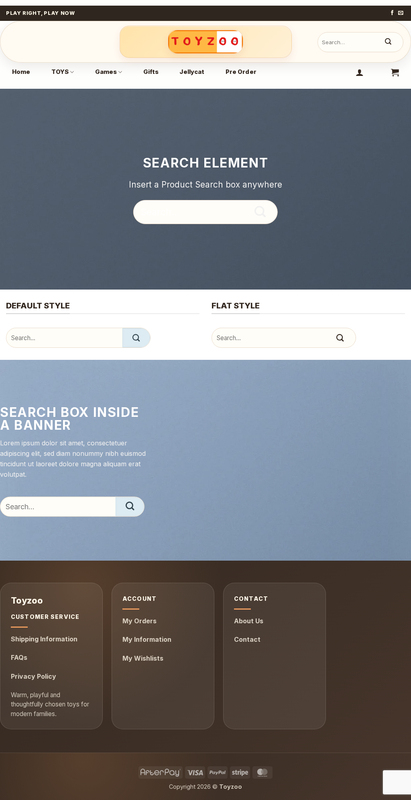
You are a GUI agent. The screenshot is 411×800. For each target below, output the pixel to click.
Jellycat (191, 72)
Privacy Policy (33, 676)
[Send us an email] (400, 13)
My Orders (139, 621)
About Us (248, 621)
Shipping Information (44, 639)
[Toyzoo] (206, 41)
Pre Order (241, 72)
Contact (247, 639)
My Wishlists (142, 658)
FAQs (19, 657)
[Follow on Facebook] (392, 13)
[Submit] (388, 42)
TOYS (60, 72)
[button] (360, 72)
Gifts (151, 72)
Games (106, 72)
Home (21, 72)
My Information (146, 639)
